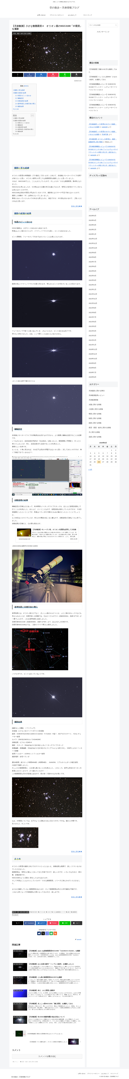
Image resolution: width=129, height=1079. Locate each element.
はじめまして (105, 1073)
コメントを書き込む (47, 1056)
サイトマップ (114, 1073)
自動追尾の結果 (21, 101)
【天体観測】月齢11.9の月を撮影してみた (103, 70)
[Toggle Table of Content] (31, 115)
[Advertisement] (47, 150)
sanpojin (105, 127)
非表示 (26, 86)
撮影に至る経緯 (19, 90)
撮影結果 (19, 106)
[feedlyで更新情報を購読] (51, 933)
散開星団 (74, 912)
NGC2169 (34, 912)
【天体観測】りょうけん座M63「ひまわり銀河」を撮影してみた (103, 78)
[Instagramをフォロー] (47, 933)
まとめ (16, 109)
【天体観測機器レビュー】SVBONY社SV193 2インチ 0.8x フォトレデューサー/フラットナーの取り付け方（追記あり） (103, 149)
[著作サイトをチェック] (39, 933)
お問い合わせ (81, 1073)
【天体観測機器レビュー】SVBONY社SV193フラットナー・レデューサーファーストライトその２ (103, 97)
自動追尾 (16, 915)
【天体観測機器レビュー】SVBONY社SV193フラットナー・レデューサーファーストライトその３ (103, 87)
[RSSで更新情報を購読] (55, 933)
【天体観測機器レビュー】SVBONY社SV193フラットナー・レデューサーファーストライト (103, 107)
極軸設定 (19, 98)
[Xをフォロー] (43, 933)
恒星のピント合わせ (23, 95)
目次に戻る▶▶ (76, 206)
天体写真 (105, 134)
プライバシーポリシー (93, 1073)
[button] (76, 75)
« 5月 (90, 469)
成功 (68, 912)
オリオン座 (42, 912)
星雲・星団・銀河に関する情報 (21, 912)
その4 (49, 912)
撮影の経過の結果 (19, 93)
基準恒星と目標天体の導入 (25, 104)
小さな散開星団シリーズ (59, 912)
